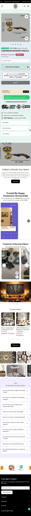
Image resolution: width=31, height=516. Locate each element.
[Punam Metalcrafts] (15, 6)
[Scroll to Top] (28, 507)
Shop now (15, 181)
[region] (15, 67)
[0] (28, 6)
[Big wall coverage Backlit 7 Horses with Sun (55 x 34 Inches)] (8, 319)
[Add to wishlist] (26, 16)
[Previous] (4, 265)
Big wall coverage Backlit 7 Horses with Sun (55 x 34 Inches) (7, 329)
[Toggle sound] (17, 277)
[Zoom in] (26, 38)
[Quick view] (11, 324)
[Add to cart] (5, 324)
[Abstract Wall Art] (21, 357)
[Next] (27, 265)
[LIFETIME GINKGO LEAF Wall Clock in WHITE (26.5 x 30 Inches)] (23, 319)
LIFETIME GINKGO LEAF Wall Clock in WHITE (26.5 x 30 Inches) (23, 329)
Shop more (15, 345)
